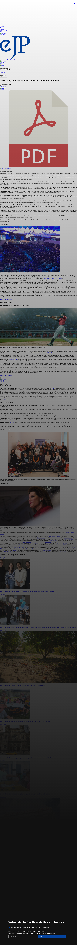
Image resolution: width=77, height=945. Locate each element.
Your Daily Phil (15, 927)
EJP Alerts (25, 927)
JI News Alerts (45, 927)
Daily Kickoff (34, 927)
